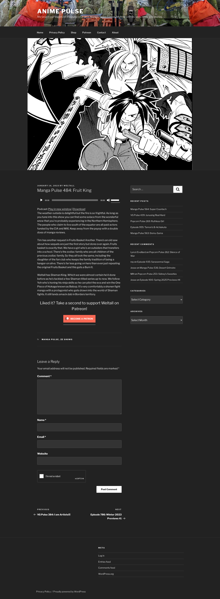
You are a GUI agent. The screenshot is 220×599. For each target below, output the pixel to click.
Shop (73, 32)
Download (79, 209)
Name (41, 420)
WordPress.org (106, 573)
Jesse (133, 267)
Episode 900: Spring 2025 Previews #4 (160, 279)
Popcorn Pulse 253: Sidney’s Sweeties (157, 273)
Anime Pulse (60, 11)
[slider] (115, 200)
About (115, 32)
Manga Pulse (50, 339)
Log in (101, 555)
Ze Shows (66, 339)
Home (40, 32)
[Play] (41, 200)
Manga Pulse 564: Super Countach (148, 209)
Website (42, 453)
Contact (101, 32)
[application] (79, 200)
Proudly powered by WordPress (69, 591)
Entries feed (104, 561)
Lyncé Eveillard (138, 252)
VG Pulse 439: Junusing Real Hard (147, 215)
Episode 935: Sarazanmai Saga (153, 261)
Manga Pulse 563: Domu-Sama (146, 233)
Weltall (69, 186)
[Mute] (108, 200)
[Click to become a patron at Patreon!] (79, 323)
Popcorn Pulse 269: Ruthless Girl (147, 221)
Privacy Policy (57, 32)
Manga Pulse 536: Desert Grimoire (157, 267)
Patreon (86, 32)
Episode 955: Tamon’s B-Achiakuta (148, 227)
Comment (44, 376)
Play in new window (59, 209)
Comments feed (106, 567)
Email (41, 436)
